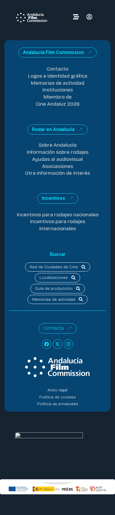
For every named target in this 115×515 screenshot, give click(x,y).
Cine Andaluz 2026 (58, 104)
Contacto (57, 69)
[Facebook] (46, 344)
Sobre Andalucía (58, 145)
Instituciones (57, 90)
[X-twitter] (57, 344)
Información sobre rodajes (57, 152)
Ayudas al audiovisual (57, 159)
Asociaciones (57, 166)
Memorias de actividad (57, 83)
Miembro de (58, 97)
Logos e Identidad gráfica (57, 76)
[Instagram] (68, 344)
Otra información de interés (57, 173)
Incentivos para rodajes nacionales (57, 215)
